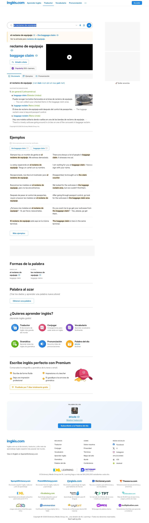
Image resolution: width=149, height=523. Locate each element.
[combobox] (43, 25)
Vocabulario (58, 452)
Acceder (137, 3)
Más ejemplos (19, 233)
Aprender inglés (60, 456)
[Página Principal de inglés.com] (15, 3)
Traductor (58, 444)
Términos (87, 452)
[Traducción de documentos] (84, 25)
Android (119, 463)
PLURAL (33, 269)
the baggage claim (46, 35)
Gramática (58, 459)
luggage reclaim (21, 105)
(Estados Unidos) (34, 95)
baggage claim (22, 55)
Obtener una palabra (22, 301)
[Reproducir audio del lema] (12, 50)
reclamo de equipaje (36, 39)
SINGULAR (13, 269)
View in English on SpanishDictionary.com (22, 454)
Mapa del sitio (89, 456)
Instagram (120, 452)
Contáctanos (88, 463)
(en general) (17, 91)
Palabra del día (60, 463)
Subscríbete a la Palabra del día (74, 426)
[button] (85, 3)
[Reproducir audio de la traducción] (34, 35)
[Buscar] (89, 25)
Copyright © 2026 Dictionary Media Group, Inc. (25, 126)
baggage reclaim (21, 116)
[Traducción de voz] (80, 25)
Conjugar (57, 448)
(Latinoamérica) (29, 91)
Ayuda (86, 459)
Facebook (120, 445)
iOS (117, 459)
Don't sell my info (74, 519)
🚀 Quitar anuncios (122, 83)
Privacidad (87, 448)
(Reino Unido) (34, 105)
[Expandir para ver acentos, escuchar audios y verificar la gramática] (76, 25)
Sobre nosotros (89, 444)
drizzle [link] (77, 344)
